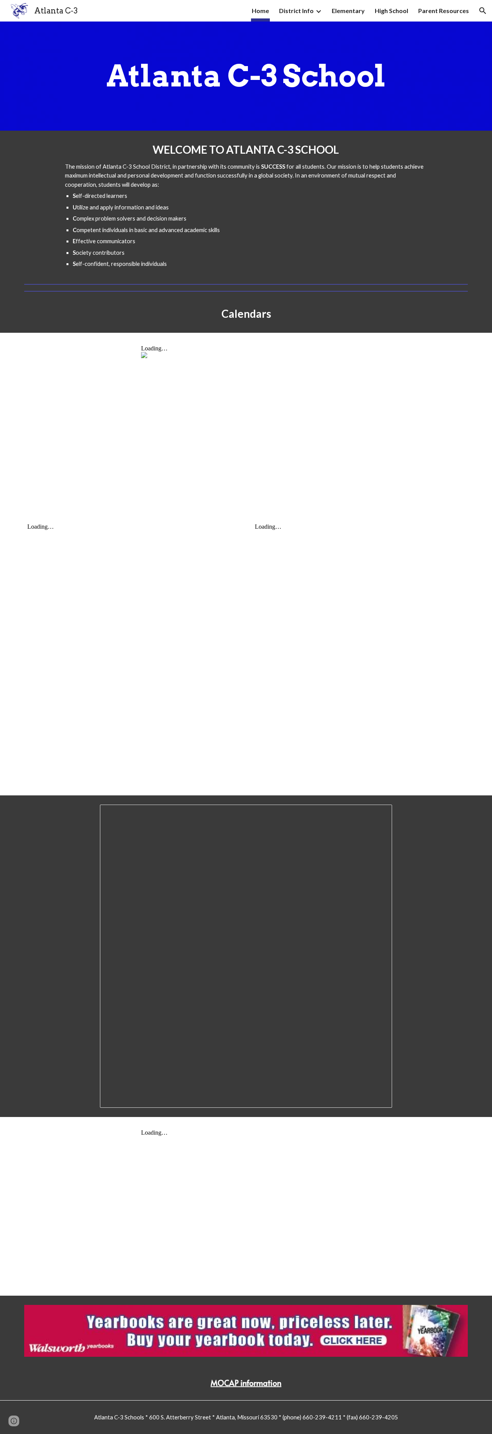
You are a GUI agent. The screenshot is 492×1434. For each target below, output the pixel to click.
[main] (246, 76)
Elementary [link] (348, 10)
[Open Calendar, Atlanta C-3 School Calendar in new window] (377, 815)
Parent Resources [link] (443, 10)
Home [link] (260, 10)
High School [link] (391, 10)
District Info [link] (296, 10)
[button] (483, 11)
